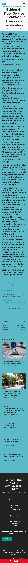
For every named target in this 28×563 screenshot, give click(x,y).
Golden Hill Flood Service (10, 6)
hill (3, 316)
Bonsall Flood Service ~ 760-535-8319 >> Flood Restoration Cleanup (13, 425)
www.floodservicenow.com (13, 60)
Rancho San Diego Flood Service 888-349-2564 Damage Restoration (11, 393)
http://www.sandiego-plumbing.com (11, 278)
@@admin (11, 28)
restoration (9, 316)
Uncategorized (21, 6)
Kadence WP (14, 555)
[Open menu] (24, 3)
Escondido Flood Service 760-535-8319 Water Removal (13, 362)
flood (17, 313)
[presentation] (14, 350)
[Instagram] (17, 558)
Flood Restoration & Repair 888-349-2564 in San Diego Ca (13, 456)
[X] (14, 558)
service (15, 316)
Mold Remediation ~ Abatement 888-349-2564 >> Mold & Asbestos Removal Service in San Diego (13, 409)
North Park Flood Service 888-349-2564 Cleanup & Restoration (6, 326)
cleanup (4, 313)
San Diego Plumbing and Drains (12, 273)
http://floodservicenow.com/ (9, 290)
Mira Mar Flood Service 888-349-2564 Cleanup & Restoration (21, 326)
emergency (11, 313)
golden (22, 313)
